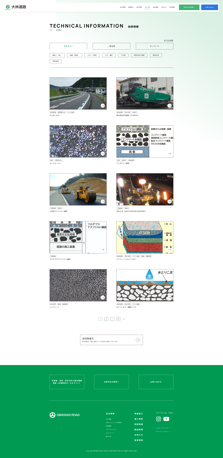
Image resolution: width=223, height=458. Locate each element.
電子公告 (108, 436)
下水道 (123, 55)
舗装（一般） (57, 55)
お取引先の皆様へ (189, 7)
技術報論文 (100, 339)
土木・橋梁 (109, 55)
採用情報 (172, 7)
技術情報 (147, 7)
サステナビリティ (111, 429)
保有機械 (56, 61)
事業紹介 (131, 7)
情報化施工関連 (139, 55)
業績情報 (108, 426)
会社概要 (108, 419)
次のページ (124, 319)
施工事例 (139, 7)
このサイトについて (162, 428)
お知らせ (164, 7)
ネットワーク (110, 433)
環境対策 (156, 55)
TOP (51, 30)
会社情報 (123, 7)
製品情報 (155, 7)
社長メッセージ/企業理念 (114, 423)
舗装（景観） (74, 55)
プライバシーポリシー (163, 432)
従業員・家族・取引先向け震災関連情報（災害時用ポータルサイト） (67, 382)
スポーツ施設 (92, 55)
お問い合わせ (209, 7)
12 (118, 319)
